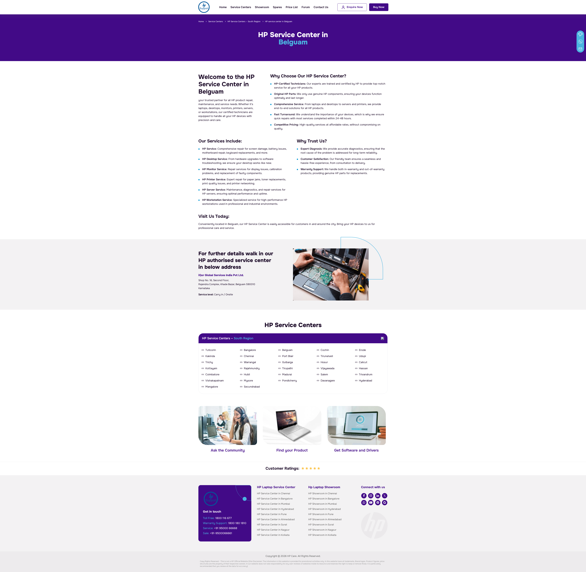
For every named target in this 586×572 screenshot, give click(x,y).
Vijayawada (327, 368)
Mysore (248, 380)
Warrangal (250, 362)
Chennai (249, 356)
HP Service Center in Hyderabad (275, 509)
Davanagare (328, 380)
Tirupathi (287, 368)
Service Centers (240, 7)
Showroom (262, 7)
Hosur (324, 362)
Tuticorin (210, 350)
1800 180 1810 (237, 523)
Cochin (325, 350)
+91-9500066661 (221, 533)
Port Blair (287, 356)
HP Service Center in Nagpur (273, 529)
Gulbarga (287, 362)
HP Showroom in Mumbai (322, 503)
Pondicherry (289, 380)
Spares (277, 7)
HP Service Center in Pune (272, 514)
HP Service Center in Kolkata (273, 535)
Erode (362, 350)
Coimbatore (212, 374)
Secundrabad (252, 386)
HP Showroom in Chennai (322, 493)
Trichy (209, 362)
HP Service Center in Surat (272, 524)
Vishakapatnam (214, 380)
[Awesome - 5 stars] (318, 468)
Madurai (287, 374)
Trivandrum (365, 374)
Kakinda (210, 356)
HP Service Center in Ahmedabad (276, 519)
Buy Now (378, 7)
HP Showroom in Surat (321, 524)
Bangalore (250, 350)
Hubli (247, 374)
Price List (292, 7)
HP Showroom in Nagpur (322, 529)
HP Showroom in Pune (320, 514)
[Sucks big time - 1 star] (303, 468)
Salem (324, 374)
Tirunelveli (327, 356)
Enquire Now (355, 7)
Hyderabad (365, 380)
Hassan (363, 368)
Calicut (363, 362)
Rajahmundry (252, 368)
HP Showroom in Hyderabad (324, 509)
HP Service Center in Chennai (273, 493)
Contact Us (321, 7)
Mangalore (211, 386)
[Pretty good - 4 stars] (315, 468)
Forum (306, 7)
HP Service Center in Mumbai (273, 503)
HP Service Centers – (244, 21)
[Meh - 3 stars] (311, 468)
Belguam (287, 350)
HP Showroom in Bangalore (323, 498)
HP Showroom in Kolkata (322, 535)
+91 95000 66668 (225, 528)
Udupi (362, 356)
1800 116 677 (223, 518)
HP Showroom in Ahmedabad (325, 519)
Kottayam (211, 368)
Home (223, 7)
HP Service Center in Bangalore (275, 498)
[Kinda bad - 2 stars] (307, 468)
